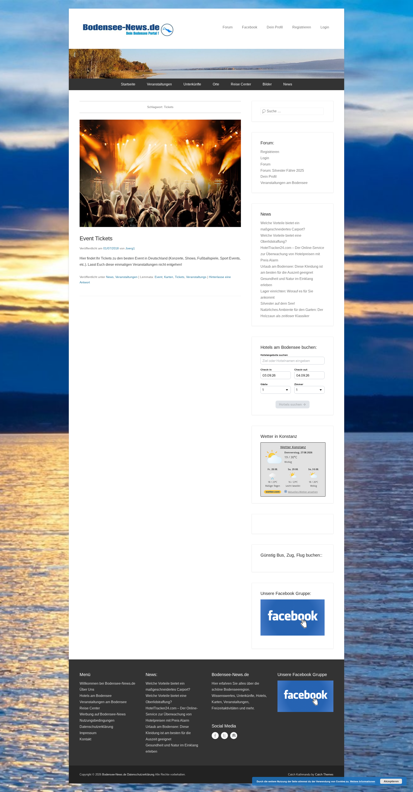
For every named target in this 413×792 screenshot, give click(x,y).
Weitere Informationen (362, 781)
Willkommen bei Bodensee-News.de (107, 683)
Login (325, 27)
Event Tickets (96, 238)
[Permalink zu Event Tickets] (160, 173)
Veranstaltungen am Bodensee (284, 183)
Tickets (179, 277)
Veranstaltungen (159, 84)
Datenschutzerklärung (96, 727)
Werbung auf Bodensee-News (103, 714)
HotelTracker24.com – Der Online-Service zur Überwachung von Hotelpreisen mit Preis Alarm (292, 254)
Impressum (88, 733)
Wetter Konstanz (293, 447)
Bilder (267, 84)
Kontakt (85, 739)
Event (158, 277)
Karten (168, 277)
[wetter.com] (272, 492)
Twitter (224, 735)
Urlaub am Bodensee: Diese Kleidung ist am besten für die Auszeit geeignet (168, 733)
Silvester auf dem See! (277, 303)
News (287, 84)
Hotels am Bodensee (96, 696)
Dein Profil (275, 27)
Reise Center (241, 84)
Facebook (249, 27)
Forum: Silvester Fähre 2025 (282, 170)
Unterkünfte (192, 84)
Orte (216, 84)
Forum (228, 27)
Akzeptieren (391, 781)
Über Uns (87, 689)
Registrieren (301, 27)
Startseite (128, 84)
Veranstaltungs (196, 277)
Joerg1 (130, 248)
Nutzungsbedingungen (97, 720)
